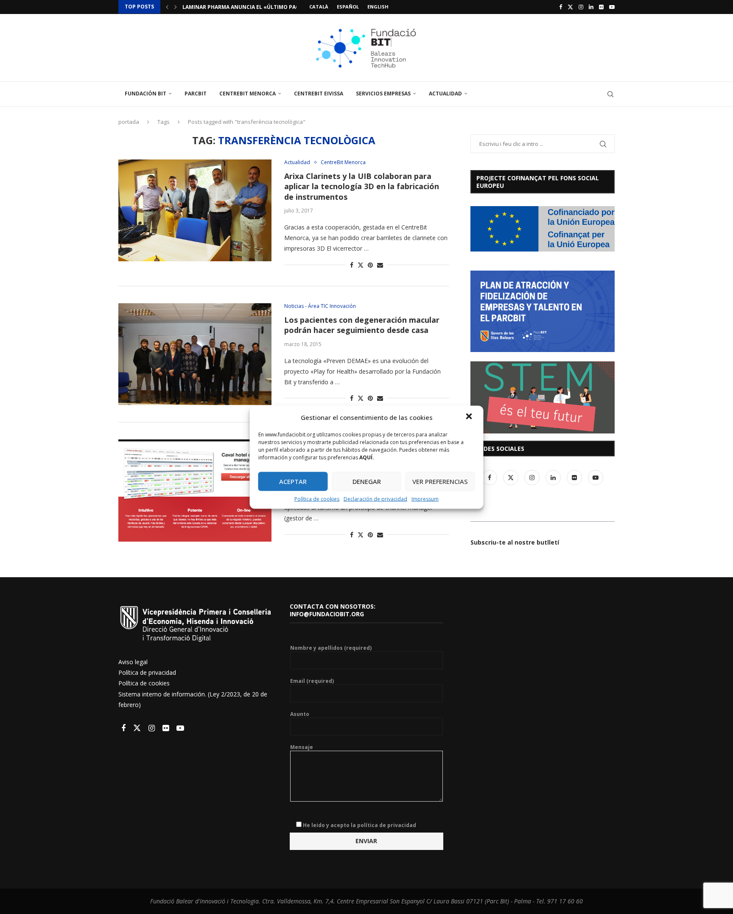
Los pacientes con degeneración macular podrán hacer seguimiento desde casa (361, 325)
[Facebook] (560, 7)
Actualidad (445, 93)
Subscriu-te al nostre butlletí (514, 542)
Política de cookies (316, 498)
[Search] (610, 94)
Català (318, 6)
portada (128, 122)
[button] (470, 417)
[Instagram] (581, 7)
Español (348, 6)
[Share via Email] (380, 265)
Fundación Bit (145, 93)
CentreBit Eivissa (318, 93)
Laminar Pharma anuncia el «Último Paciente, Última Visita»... (272, 7)
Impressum (425, 498)
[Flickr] (601, 7)
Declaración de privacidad (375, 498)
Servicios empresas (383, 93)
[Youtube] (612, 7)
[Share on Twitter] (361, 265)
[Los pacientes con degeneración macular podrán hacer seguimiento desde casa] (194, 354)
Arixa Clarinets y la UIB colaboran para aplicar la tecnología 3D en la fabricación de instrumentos (361, 186)
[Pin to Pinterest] (370, 265)
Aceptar (293, 481)
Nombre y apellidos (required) (331, 648)
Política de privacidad (147, 672)
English (378, 6)
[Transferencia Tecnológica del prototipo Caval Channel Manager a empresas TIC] (194, 490)
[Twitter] (570, 7)
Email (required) (312, 681)
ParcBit (196, 93)
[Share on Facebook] (351, 265)
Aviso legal (133, 662)
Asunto (299, 714)
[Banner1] (542, 229)
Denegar (367, 481)
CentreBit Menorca (247, 93)
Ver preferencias (440, 481)
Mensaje (301, 747)
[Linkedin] (591, 7)
